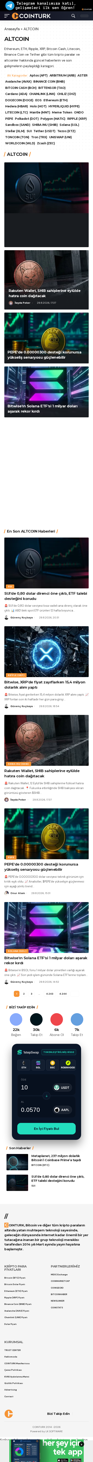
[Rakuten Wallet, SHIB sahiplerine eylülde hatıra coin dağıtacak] (46, 280)
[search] (73, 16)
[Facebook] (16, 1025)
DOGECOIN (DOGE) (19, 100)
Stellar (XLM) (15, 131)
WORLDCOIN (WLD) (20, 143)
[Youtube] (56, 1025)
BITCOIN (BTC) (40, 1165)
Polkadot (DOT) (26, 118)
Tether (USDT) (44, 131)
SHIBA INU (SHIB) (45, 125)
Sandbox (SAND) (17, 125)
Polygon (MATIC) (52, 118)
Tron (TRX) (39, 137)
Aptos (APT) (39, 75)
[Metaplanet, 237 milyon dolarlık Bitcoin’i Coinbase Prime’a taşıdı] (17, 1162)
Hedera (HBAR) (16, 106)
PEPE (9, 118)
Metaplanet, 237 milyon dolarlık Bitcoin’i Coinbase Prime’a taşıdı (56, 1158)
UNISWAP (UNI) (60, 137)
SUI (29, 131)
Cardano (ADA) (16, 94)
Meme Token (62, 112)
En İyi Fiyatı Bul (46, 1128)
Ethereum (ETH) (55, 100)
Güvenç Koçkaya (26, 240)
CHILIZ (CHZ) (66, 94)
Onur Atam (17, 893)
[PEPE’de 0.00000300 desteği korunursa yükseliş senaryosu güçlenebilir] (46, 338)
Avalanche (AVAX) (30, 81)
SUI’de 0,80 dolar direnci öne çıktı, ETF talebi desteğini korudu (44, 227)
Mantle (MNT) (40, 112)
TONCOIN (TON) (17, 137)
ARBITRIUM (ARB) (63, 75)
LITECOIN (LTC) (16, 112)
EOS (38, 100)
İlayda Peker (22, 303)
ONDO (78, 112)
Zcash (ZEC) (46, 143)
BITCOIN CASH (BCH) (20, 88)
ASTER (10, 81)
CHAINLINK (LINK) (42, 94)
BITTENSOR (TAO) (52, 88)
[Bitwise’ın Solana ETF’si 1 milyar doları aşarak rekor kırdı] (46, 391)
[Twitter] (36, 1025)
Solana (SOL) (69, 125)
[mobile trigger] (8, 15)
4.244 (62, 993)
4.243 (49, 993)
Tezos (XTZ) (66, 131)
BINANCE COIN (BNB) (61, 81)
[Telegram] (77, 1025)
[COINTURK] (31, 15)
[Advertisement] (46, 470)
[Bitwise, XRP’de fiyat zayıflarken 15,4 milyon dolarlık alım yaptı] (46, 651)
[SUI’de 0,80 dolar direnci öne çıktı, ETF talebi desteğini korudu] (46, 187)
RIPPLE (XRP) (77, 118)
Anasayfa (12, 29)
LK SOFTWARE (54, 1431)
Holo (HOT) (38, 106)
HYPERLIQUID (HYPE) (64, 106)
